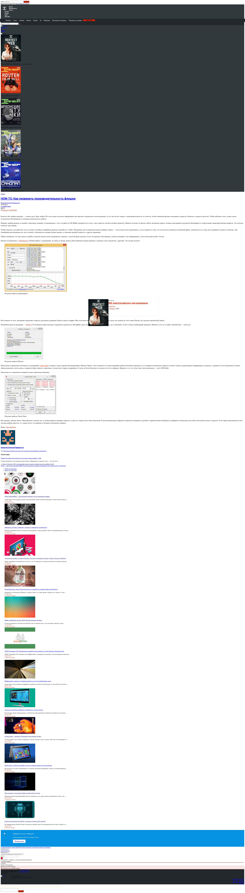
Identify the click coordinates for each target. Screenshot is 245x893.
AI (40, 20)
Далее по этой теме (11, 469)
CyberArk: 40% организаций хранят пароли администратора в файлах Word (27, 464)
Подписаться (19, 841)
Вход (243, 2)
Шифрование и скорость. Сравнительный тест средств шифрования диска (28, 681)
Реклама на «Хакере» (75, 20)
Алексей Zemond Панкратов (10, 203)
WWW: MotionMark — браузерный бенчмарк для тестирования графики (27, 496)
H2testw (29, 325)
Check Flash (44, 366)
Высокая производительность (13, 451)
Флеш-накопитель (41, 451)
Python (35, 20)
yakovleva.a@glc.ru (23, 871)
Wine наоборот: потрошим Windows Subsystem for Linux (22, 793)
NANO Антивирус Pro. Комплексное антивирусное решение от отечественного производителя (34, 651)
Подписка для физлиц (238, 879)
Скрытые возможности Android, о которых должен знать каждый (25, 821)
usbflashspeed (23, 241)
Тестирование (31, 451)
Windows (8, 20)
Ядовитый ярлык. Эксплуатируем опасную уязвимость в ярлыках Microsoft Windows (31, 589)
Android (21, 20)
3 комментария (6, 206)
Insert (21, 891)
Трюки (3, 194)
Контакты (241, 883)
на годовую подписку (22, 3)
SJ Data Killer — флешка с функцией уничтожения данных (23, 736)
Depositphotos (11, 427)
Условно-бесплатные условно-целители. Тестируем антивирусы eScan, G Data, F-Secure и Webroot (35, 558)
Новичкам (47, 20)
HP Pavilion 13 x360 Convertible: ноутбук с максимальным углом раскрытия (28, 765)
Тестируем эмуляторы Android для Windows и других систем (24, 710)
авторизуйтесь (5, 851)
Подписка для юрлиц (238, 880)
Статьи (24, 451)
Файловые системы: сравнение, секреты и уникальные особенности (26, 527)
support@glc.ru (25, 870)
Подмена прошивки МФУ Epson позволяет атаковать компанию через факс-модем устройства (33, 465)
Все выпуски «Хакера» (59, 20)
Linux (15, 20)
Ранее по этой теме (11, 470)
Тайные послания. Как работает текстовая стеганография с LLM (21, 458)
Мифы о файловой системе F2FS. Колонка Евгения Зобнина (23, 620)
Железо (29, 20)
